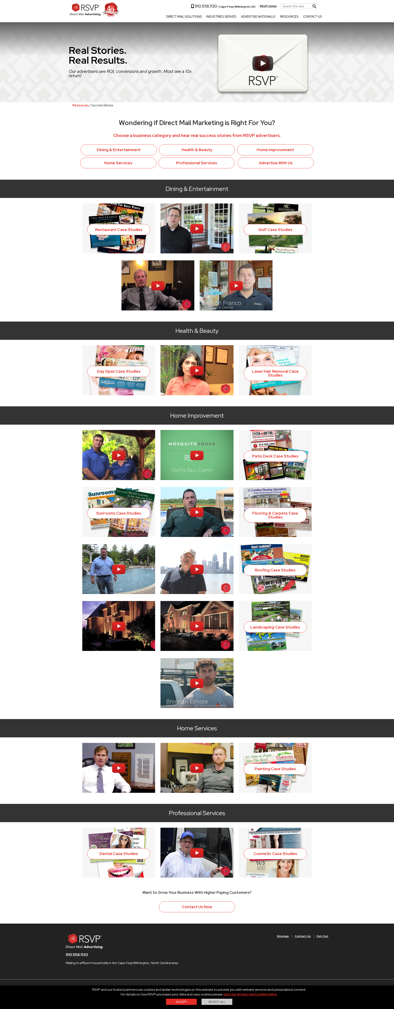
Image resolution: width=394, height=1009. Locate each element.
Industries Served (221, 16)
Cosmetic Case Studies (275, 853)
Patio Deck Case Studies (275, 456)
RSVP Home (268, 6)
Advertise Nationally (258, 16)
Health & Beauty (197, 149)
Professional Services (196, 162)
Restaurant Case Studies (118, 229)
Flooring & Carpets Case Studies (275, 515)
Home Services (118, 162)
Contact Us (312, 16)
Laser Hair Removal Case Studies (275, 373)
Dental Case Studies (119, 853)
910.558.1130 (205, 6)
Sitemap (283, 936)
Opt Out (322, 936)
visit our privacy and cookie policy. (250, 994)
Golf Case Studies (275, 229)
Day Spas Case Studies (119, 371)
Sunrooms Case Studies (118, 513)
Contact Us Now (197, 906)
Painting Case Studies (275, 768)
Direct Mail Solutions (184, 16)
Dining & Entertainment (119, 149)
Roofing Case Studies (275, 570)
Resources (289, 16)
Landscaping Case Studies (275, 627)
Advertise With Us (276, 162)
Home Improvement (275, 149)
